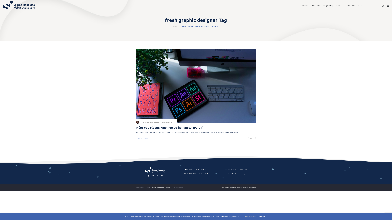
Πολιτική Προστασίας (249, 187)
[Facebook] (148, 175)
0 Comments (167, 122)
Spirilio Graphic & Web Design (161, 187)
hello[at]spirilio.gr (239, 174)
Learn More (143, 138)
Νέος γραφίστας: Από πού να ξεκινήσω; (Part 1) (169, 127)
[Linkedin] (157, 175)
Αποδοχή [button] (262, 217)
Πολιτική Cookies (235, 187)
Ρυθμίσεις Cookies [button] (249, 216)
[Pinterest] (161, 175)
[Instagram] (152, 175)
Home (175, 26)
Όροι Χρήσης (225, 187)
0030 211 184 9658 (240, 169)
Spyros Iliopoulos (151, 122)
